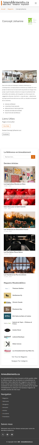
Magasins (11, 9)
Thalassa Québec (18, 288)
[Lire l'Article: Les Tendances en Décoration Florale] (19, 220)
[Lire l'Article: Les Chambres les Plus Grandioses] (19, 265)
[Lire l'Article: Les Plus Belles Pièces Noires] (19, 242)
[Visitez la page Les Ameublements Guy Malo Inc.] (8, 351)
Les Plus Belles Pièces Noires (13, 252)
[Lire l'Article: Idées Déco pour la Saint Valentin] (19, 197)
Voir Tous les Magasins (19, 357)
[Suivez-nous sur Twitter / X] (3, 434)
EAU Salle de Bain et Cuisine (21, 316)
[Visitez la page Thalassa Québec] (8, 288)
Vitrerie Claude (17, 302)
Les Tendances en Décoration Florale (16, 229)
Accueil (3, 9)
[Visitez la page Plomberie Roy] (8, 309)
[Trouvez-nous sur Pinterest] (12, 434)
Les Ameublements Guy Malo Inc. (23, 351)
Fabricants (5, 401)
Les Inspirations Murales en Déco (14, 184)
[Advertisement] (19, 46)
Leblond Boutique (18, 337)
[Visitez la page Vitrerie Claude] (8, 302)
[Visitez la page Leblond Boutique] (8, 337)
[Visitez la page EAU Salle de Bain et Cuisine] (8, 316)
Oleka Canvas (16, 344)
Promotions (5, 416)
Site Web (6, 126)
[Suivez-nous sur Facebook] (7, 434)
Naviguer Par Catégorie (19, 361)
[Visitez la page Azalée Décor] (8, 330)
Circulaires (5, 413)
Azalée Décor (16, 330)
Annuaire (5, 407)
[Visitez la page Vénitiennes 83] (8, 295)
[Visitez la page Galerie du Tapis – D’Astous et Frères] (8, 323)
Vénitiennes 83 (17, 295)
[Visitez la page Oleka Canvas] (8, 344)
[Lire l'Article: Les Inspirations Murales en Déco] (19, 174)
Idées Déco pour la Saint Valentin (15, 207)
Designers (5, 404)
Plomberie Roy (17, 309)
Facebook (6, 134)
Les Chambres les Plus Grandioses (15, 275)
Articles (4, 410)
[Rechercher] (33, 157)
